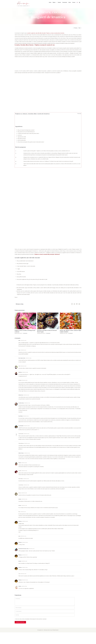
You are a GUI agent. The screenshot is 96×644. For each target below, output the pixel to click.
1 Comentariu (25, 333)
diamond (19, 561)
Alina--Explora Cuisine (21, 358)
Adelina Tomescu (21, 453)
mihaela (19, 586)
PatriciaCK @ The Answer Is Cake (23, 548)
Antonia (19, 505)
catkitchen (20, 372)
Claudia (19, 462)
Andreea (19, 499)
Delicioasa (20, 521)
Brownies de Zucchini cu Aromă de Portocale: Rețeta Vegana (48, 321)
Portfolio (39, 21)
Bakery (43, 21)
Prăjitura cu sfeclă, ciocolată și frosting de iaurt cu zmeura (25, 321)
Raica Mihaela (20, 416)
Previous (75, 28)
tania (19, 536)
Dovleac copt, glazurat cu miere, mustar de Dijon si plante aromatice (71, 321)
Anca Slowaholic (21, 425)
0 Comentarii (48, 333)
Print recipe (79, 113)
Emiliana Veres (20, 395)
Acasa (37, 21)
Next (79, 28)
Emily (19, 340)
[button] (79, 2)
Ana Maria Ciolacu (21, 403)
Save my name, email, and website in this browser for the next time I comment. (31, 619)
